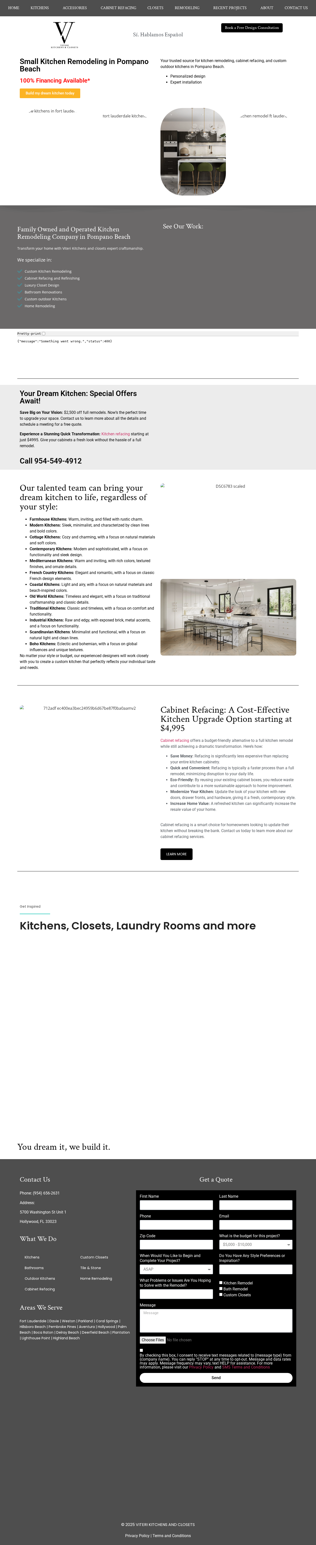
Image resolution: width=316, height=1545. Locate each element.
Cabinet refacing (174, 740)
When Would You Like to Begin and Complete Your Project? (170, 1258)
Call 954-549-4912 (51, 461)
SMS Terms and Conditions (246, 1367)
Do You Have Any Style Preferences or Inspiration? (252, 1258)
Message (148, 1305)
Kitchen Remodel (238, 1282)
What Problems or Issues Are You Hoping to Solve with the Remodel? (175, 1283)
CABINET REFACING (118, 8)
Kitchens (32, 1257)
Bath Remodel (235, 1288)
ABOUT (266, 8)
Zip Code (147, 1236)
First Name (149, 1196)
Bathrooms (34, 1267)
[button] (41, 8)
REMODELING (187, 8)
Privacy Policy (201, 1367)
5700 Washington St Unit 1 (43, 1212)
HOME (13, 8)
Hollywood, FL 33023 (38, 1221)
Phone (145, 1216)
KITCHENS (40, 8)
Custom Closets (94, 1257)
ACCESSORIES (75, 8)
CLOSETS (155, 8)
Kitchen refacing (115, 434)
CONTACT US (296, 8)
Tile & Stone (90, 1267)
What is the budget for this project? (249, 1236)
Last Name (228, 1196)
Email (224, 1216)
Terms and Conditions (172, 1535)
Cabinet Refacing (40, 1289)
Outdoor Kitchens (40, 1278)
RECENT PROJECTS (230, 8)
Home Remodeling (96, 1278)
